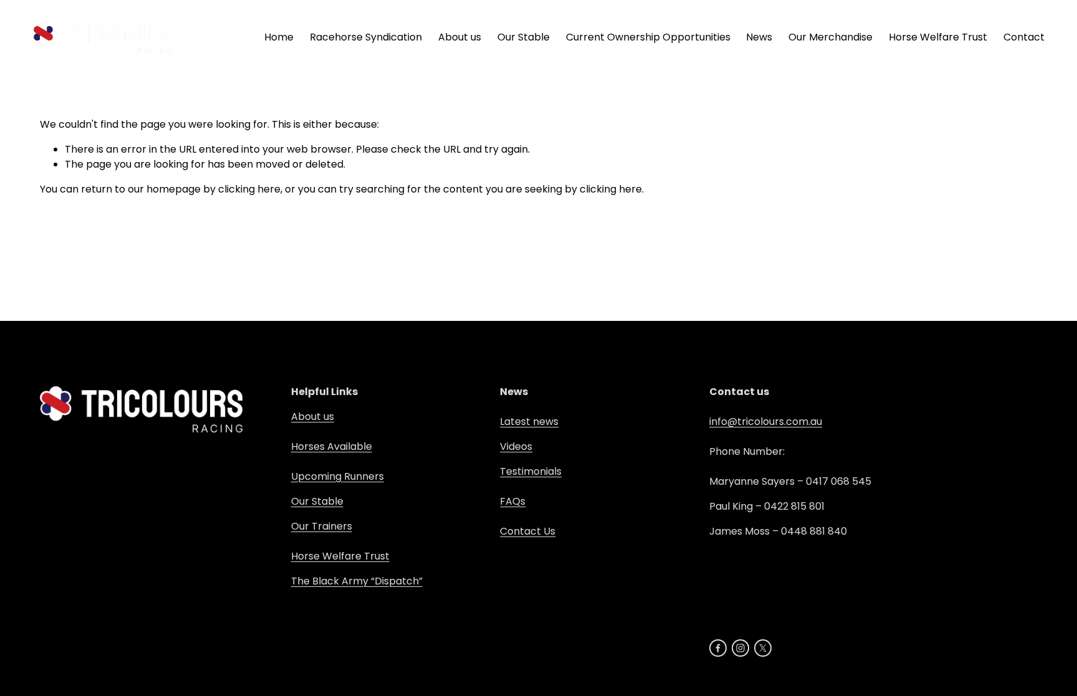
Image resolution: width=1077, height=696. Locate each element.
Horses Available (331, 446)
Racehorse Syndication (366, 37)
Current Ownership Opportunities (648, 37)
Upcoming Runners (337, 476)
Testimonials (531, 471)
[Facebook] (718, 648)
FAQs (512, 501)
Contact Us (527, 531)
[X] (763, 648)
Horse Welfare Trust (938, 37)
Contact (1024, 37)
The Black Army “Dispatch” (357, 581)
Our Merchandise (830, 37)
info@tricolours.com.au (765, 421)
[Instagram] (740, 648)
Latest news (529, 421)
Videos (516, 446)
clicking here (249, 189)
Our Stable (317, 501)
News (759, 37)
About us (312, 416)
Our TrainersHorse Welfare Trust (340, 541)
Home (279, 37)
